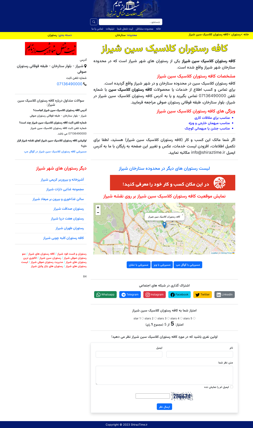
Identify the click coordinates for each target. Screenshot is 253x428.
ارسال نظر (164, 406)
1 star (137, 318)
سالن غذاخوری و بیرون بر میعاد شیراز (58, 199)
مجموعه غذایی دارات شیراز (65, 189)
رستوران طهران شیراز (70, 228)
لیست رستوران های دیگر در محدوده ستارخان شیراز (164, 168)
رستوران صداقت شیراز (69, 208)
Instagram (157, 294)
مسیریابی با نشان (138, 264)
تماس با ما (97, 28)
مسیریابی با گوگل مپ (188, 264)
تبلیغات (110, 28)
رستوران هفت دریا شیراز (67, 218)
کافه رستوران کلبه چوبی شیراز (63, 238)
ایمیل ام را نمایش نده (216, 387)
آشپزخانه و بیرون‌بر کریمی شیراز (62, 179)
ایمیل (159, 347)
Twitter (205, 294)
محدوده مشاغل (144, 28)
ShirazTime (226, 252)
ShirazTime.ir (139, 424)
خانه (158, 28)
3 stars (161, 318)
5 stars (187, 318)
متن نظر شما (225, 362)
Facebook (181, 294)
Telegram (132, 294)
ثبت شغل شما (125, 28)
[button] (164, 225)
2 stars (149, 318)
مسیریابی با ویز (162, 264)
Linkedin (227, 294)
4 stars (174, 318)
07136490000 (69, 84)
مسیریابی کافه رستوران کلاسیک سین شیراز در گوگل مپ (55, 151)
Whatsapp (107, 294)
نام (231, 347)
